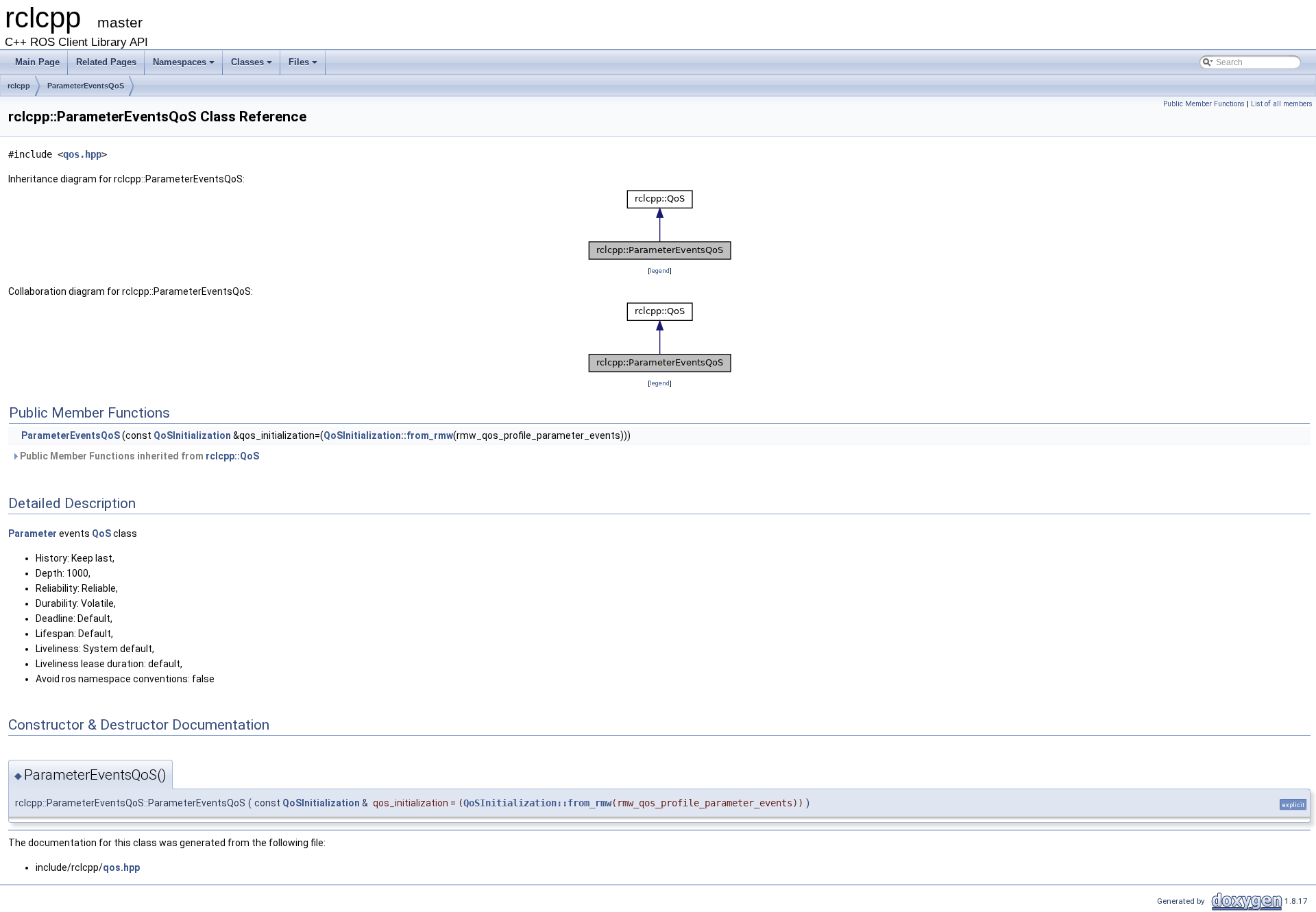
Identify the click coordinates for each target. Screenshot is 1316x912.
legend (660, 270)
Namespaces (179, 62)
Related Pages (106, 62)
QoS (101, 533)
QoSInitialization (192, 435)
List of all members (1282, 103)
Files (299, 62)
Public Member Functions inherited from (138, 456)
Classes (247, 62)
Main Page (37, 62)
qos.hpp (82, 154)
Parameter (32, 533)
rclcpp (19, 86)
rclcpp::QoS (232, 456)
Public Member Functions (1204, 103)
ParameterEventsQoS (85, 86)
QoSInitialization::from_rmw (388, 435)
